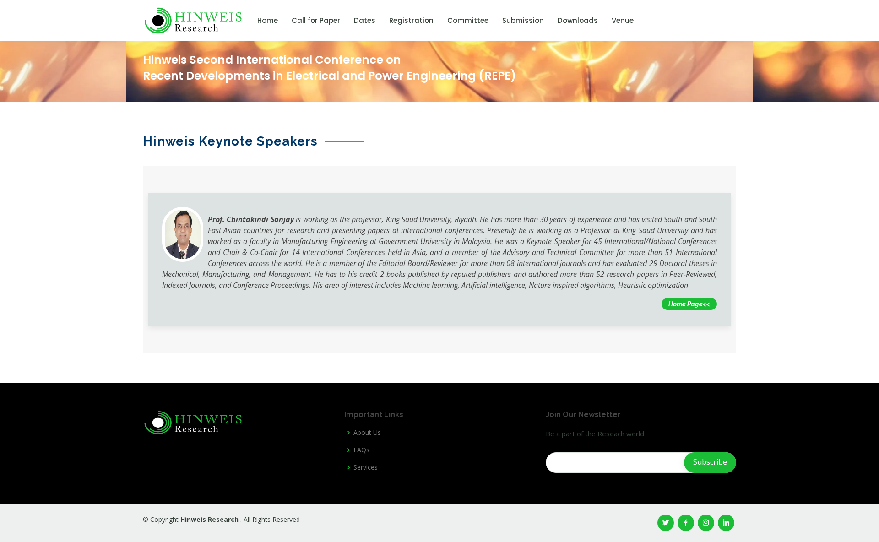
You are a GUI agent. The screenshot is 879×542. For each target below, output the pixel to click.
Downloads (578, 20)
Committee (467, 20)
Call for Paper (316, 20)
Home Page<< (689, 304)
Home (267, 20)
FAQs (361, 450)
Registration (411, 20)
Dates (364, 20)
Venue (623, 20)
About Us (367, 432)
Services (365, 467)
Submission (523, 20)
